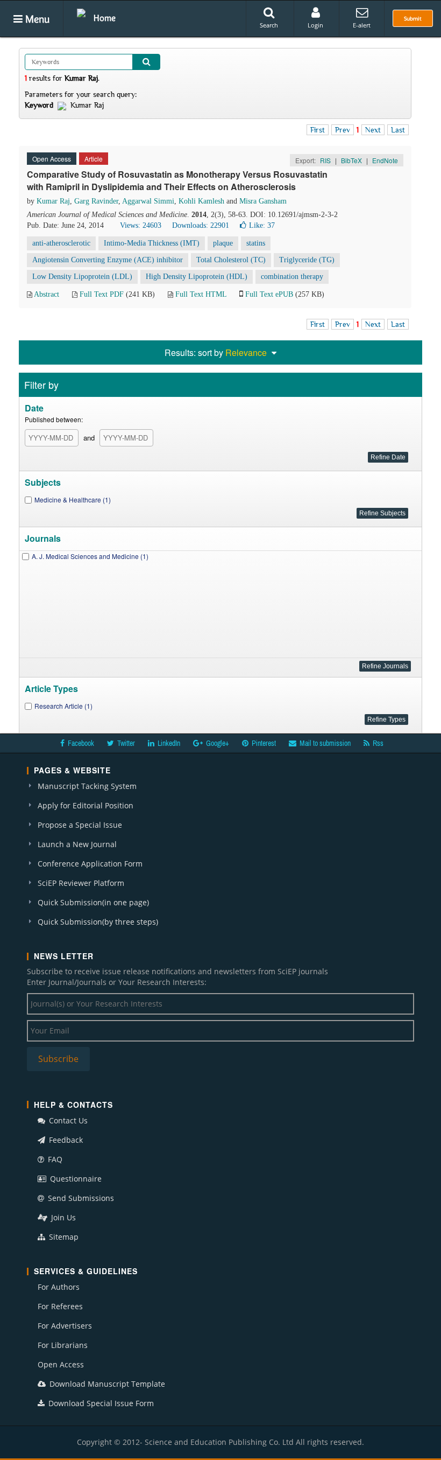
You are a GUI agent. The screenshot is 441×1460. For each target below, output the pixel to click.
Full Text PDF (102, 294)
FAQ (54, 1159)
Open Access (61, 1364)
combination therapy (292, 277)
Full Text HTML (200, 294)
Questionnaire (75, 1178)
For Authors (59, 1287)
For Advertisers (65, 1326)
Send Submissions (80, 1198)
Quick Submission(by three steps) (98, 922)
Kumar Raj (53, 201)
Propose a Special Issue (80, 825)
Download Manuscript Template (106, 1384)
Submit (413, 18)
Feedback (65, 1140)
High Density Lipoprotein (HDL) (196, 277)
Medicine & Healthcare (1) (72, 499)
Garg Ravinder (96, 201)
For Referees (60, 1306)
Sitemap (63, 1237)
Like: (262, 225)
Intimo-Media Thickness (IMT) (152, 243)
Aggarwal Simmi (148, 201)
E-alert (362, 25)
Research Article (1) (63, 705)
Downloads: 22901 (200, 225)
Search (269, 25)
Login (315, 25)
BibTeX (351, 160)
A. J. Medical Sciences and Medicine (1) (90, 556)
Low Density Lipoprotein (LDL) (82, 277)
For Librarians (63, 1345)
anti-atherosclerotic (61, 243)
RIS (325, 160)
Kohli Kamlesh (201, 201)
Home (105, 17)
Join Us (62, 1217)
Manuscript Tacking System (87, 786)
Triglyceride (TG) (307, 260)
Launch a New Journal (77, 844)
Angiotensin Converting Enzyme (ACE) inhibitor (107, 260)
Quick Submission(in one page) (93, 902)
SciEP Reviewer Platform (81, 883)
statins (255, 243)
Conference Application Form (90, 863)
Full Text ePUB (269, 294)
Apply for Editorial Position (85, 805)
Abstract (46, 294)
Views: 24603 (140, 225)
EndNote (385, 160)
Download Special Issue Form (100, 1403)
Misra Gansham (263, 201)
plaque (223, 243)
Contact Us (67, 1120)
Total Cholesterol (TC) (231, 260)
